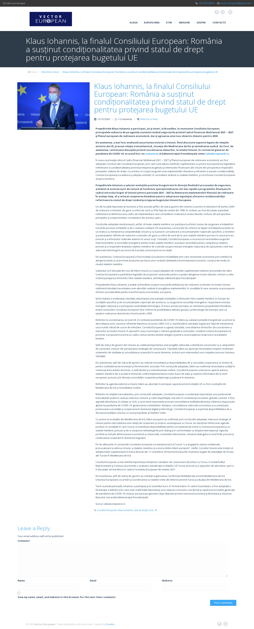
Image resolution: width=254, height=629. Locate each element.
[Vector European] (51, 17)
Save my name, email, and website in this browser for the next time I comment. (67, 597)
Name (21, 580)
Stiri (169, 22)
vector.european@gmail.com (236, 3)
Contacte (219, 22)
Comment (24, 540)
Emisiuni (184, 22)
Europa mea (152, 22)
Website (167, 580)
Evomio (110, 624)
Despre (201, 22)
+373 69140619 (207, 3)
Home (33, 72)
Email (93, 580)
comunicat (152, 153)
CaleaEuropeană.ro (217, 153)
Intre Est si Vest (50, 72)
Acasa (134, 22)
